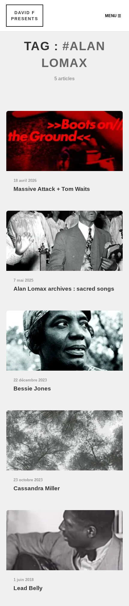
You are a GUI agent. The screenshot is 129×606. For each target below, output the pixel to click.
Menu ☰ (113, 16)
